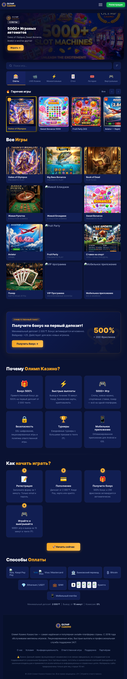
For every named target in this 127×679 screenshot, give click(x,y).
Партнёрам (104, 650)
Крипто (102, 585)
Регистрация (116, 4)
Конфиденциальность (47, 650)
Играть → (16, 48)
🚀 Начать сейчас (63, 546)
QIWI (58, 585)
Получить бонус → (27, 343)
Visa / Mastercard (54, 572)
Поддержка (90, 650)
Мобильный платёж (63, 596)
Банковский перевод (85, 572)
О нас (19, 650)
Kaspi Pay (20, 572)
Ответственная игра (71, 650)
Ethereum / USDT (33, 585)
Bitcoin (112, 572)
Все (103, 91)
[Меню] (101, 4)
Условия (30, 650)
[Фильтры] (117, 65)
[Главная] (9, 5)
